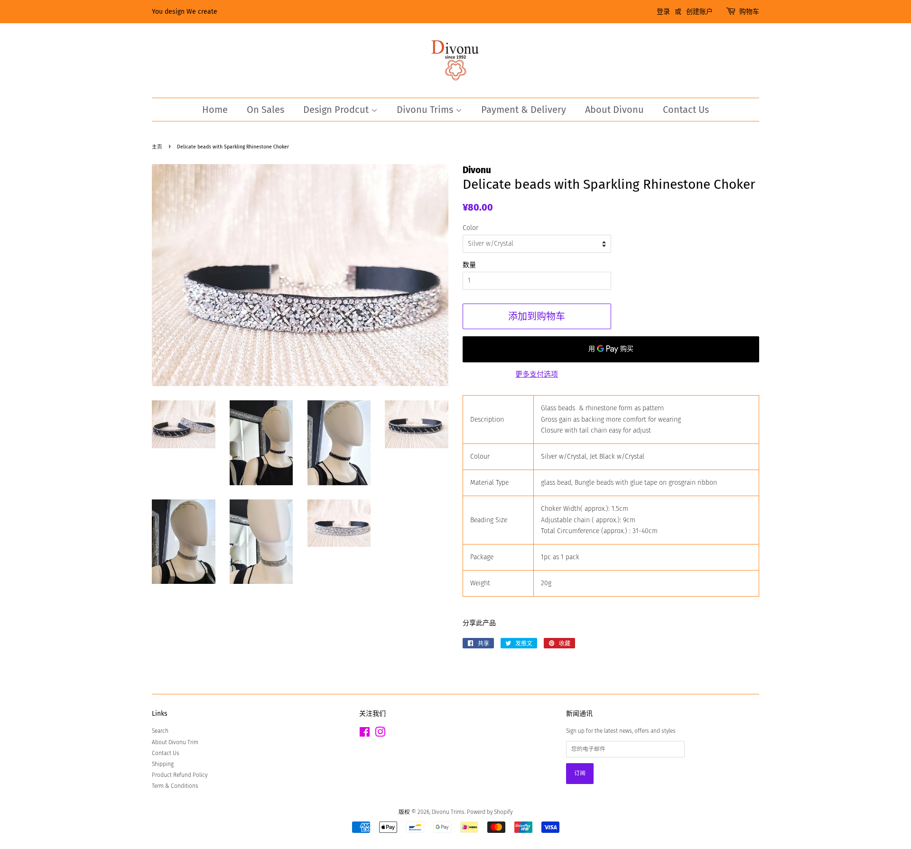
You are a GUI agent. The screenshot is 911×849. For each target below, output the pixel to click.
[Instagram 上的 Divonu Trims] (380, 734)
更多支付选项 (536, 374)
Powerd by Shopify (489, 812)
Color (470, 228)
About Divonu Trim (175, 742)
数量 (469, 265)
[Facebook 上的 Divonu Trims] (364, 734)
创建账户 (699, 12)
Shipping (163, 764)
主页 (157, 147)
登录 (663, 12)
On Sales (265, 109)
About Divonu (614, 109)
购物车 (749, 12)
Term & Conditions (175, 786)
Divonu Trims (426, 109)
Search (160, 731)
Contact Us (686, 109)
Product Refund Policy (179, 775)
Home (215, 109)
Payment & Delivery (523, 109)
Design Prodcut (337, 109)
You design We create (184, 12)
